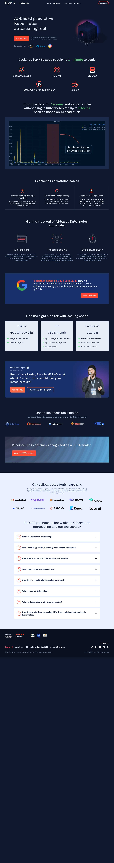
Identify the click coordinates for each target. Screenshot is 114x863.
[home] (10, 3)
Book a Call (9, 647)
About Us (8, 652)
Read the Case (89, 295)
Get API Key (103, 3)
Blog (13, 652)
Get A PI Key (21, 38)
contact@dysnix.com (57, 647)
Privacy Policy (47, 652)
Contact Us (25, 652)
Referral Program (36, 652)
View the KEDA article (24, 453)
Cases (19, 652)
